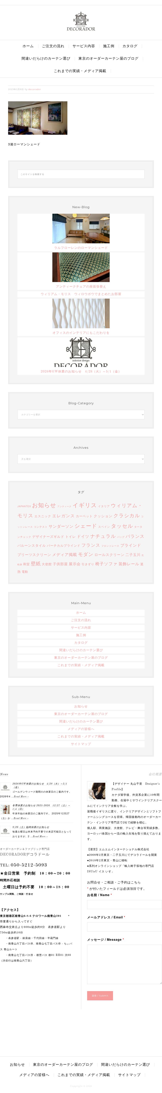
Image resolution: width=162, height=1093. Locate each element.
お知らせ (44, 505)
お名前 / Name (99, 895)
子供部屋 (60, 563)
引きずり (88, 564)
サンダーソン (61, 526)
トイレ (70, 536)
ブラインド (130, 545)
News (4, 774)
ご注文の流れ (81, 620)
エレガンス (63, 515)
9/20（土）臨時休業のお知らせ (30, 827)
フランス (90, 545)
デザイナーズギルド (48, 536)
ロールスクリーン (109, 554)
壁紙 (36, 563)
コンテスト (41, 527)
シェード (85, 525)
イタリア (104, 506)
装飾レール (129, 563)
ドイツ (83, 536)
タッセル (122, 525)
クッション (103, 515)
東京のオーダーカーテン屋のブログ (81, 657)
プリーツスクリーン (34, 554)
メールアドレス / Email (106, 917)
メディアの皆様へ (81, 729)
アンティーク (64, 506)
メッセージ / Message (105, 939)
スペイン (104, 527)
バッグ (121, 536)
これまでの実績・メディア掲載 (81, 665)
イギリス (85, 504)
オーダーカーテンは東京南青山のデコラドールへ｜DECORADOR (81, 21)
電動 (25, 571)
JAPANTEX (24, 506)
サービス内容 (81, 627)
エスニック (42, 516)
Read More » (21, 797)
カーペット (84, 516)
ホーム (81, 612)
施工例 (81, 635)
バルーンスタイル (31, 545)
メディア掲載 (64, 554)
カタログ (81, 642)
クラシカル (126, 515)
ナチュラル (103, 535)
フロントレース (110, 545)
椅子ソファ (106, 563)
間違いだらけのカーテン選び (81, 650)
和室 (26, 564)
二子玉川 (132, 554)
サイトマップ (81, 744)
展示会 (75, 563)
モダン (85, 553)
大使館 (47, 564)
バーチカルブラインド (63, 545)
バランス (135, 536)
